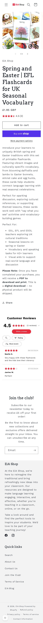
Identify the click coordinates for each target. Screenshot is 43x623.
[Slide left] (15, 54)
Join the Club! (13, 575)
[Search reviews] (6, 338)
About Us (10, 561)
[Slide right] (27, 54)
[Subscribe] (34, 450)
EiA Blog (9, 588)
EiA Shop (20, 606)
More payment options (22, 141)
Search (9, 555)
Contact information (23, 619)
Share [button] (9, 302)
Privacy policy (13, 614)
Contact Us (11, 568)
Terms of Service (14, 581)
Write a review (21, 331)
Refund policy (26, 610)
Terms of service (31, 614)
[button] (6, 4)
